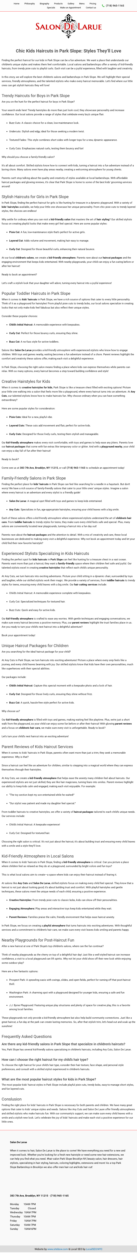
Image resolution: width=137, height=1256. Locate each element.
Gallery (71, 3)
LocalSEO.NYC (94, 1249)
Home (16, 3)
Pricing (93, 3)
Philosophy (29, 3)
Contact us (91, 7)
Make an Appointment (70, 7)
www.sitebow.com (57, 1249)
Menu (82, 3)
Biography (44, 3)
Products (58, 3)
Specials (51, 7)
